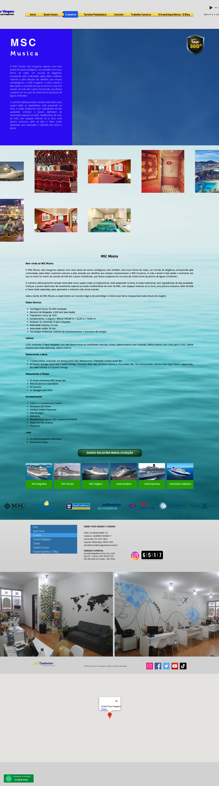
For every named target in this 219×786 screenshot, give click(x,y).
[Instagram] (149, 666)
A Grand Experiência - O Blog (45, 551)
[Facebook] (158, 666)
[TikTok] (183, 666)
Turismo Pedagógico (42, 539)
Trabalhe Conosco (41, 547)
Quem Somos (39, 531)
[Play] (211, 7)
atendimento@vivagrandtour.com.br (101, 545)
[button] (39, 476)
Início (35, 527)
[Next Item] (213, 614)
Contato (36, 543)
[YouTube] (174, 666)
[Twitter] (166, 666)
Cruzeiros (37, 535)
